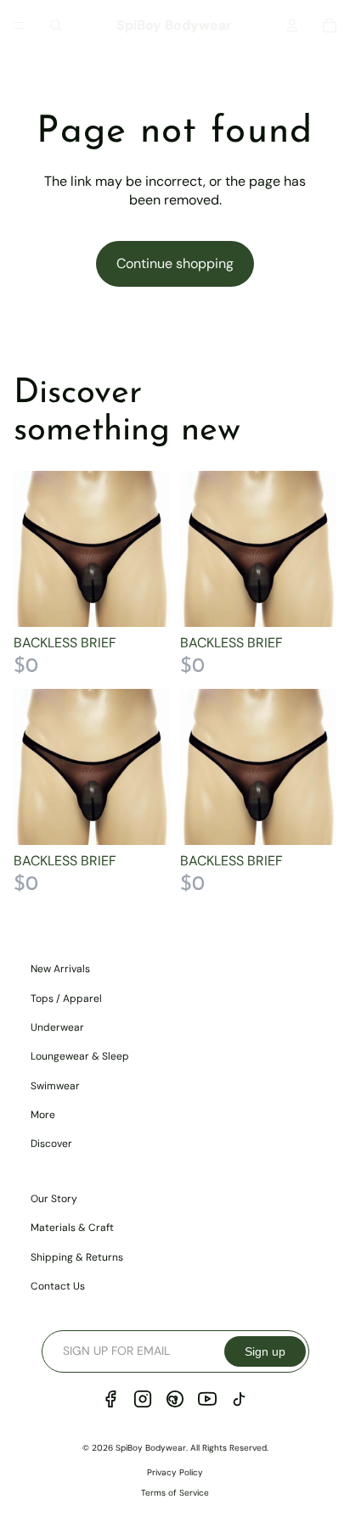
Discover (51, 1143)
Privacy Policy (175, 1472)
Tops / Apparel (66, 998)
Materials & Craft (72, 1227)
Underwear (57, 1027)
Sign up (265, 1351)
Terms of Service (175, 1492)
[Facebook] (110, 1399)
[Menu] (19, 25)
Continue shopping (175, 263)
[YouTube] (207, 1399)
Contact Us (58, 1286)
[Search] (56, 25)
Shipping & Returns (77, 1257)
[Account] (292, 25)
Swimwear (55, 1086)
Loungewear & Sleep (80, 1056)
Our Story (54, 1199)
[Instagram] (142, 1399)
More (43, 1115)
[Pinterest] (175, 1399)
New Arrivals (60, 969)
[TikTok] (239, 1399)
